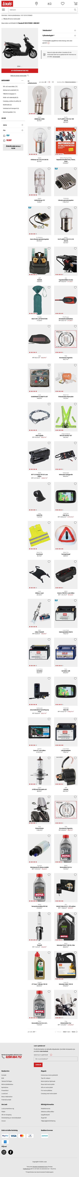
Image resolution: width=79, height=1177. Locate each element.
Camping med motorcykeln (49, 1093)
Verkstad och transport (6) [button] (11, 108)
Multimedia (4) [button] (7, 105)
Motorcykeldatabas (7, 1084)
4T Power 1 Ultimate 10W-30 (39, 984)
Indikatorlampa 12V (39, 200)
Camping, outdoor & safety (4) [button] (12, 101)
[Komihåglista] (63, 3)
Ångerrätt (44, 1118)
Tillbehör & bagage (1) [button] (9, 94)
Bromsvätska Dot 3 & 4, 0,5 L (39, 1023)
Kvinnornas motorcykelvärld (49, 1075)
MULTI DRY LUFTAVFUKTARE (39, 318)
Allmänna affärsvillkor (47, 1111)
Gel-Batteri (39, 671)
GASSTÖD (39, 515)
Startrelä (39, 280)
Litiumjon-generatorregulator (66, 200)
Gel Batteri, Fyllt (66, 671)
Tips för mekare (45, 1078)
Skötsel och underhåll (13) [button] (10, 90)
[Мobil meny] (3, 9)
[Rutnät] (49, 82)
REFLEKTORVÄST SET (66, 435)
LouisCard (4, 1093)
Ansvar (3, 1121)
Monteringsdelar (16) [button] (9, 112)
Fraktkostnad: (27, 1169)
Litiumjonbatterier (66, 750)
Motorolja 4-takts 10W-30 (66, 984)
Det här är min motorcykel (20, 71)
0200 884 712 (13, 1057)
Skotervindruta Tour (66, 1023)
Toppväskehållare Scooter (66, 280)
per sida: (41, 82)
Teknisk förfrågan (6, 1081)
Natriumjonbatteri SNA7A (66, 632)
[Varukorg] (76, 3)
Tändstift (39, 945)
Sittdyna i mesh (39, 593)
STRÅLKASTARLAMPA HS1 (39, 789)
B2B (2, 1078)
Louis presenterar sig (7, 1108)
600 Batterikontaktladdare (66, 318)
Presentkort (4, 1090)
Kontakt (3, 1075)
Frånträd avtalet (6, 1099)
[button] (75, 9)
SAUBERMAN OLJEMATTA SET (39, 396)
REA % (9, 140)
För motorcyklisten (46, 1090)
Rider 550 (65, 710)
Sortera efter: (61, 82)
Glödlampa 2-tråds (39, 119)
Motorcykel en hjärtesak (48, 1081)
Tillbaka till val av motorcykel (11, 19)
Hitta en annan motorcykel (18, 75)
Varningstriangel (65, 554)
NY (8, 135)
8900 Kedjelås (39, 435)
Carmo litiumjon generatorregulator (39, 239)
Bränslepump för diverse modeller (39, 867)
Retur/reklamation (6, 1096)
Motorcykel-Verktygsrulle (66, 474)
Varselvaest (39, 554)
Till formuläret (56, 56)
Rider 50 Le (66, 515)
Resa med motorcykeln (48, 1084)
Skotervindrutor (39, 828)
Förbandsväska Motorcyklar (65, 396)
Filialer (3, 1111)
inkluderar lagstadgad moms (40, 1166)
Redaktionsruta (45, 1108)
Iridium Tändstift (39, 632)
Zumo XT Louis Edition (39, 750)
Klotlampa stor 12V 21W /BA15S (39, 159)
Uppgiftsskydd (45, 1114)
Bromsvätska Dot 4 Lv (66, 867)
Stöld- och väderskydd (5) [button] (10, 97)
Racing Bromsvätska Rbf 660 (39, 906)
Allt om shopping (6, 1114)
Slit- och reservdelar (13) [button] (10, 86)
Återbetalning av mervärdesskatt (11, 1118)
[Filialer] (36, 3)
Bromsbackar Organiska (65, 357)
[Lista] (53, 82)
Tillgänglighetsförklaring (48, 1121)
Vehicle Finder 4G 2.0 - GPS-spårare (66, 906)
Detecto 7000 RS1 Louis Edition (65, 593)
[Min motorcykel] (49, 3)
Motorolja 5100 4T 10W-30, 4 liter (66, 945)
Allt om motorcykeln (47, 1087)
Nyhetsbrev (4, 1087)
